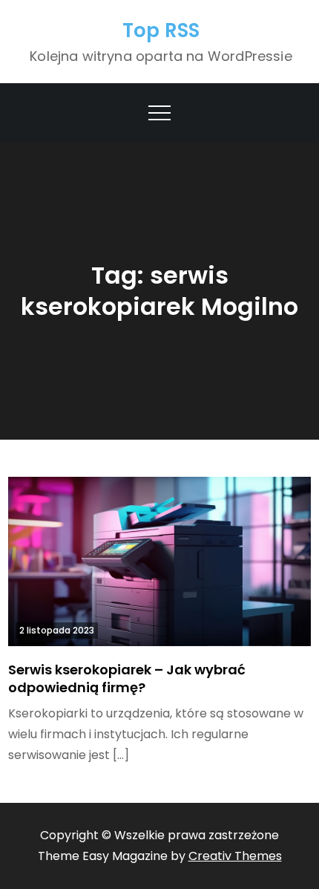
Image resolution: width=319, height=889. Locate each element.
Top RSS (161, 30)
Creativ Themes (235, 855)
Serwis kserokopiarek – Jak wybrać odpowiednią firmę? (127, 678)
